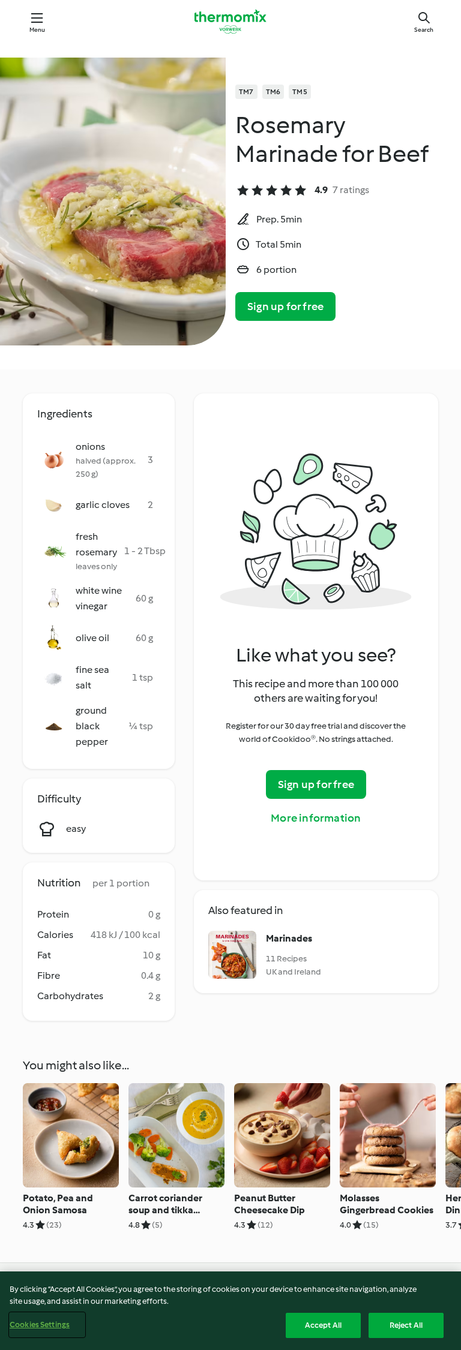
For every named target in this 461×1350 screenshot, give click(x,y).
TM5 (299, 92)
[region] (230, 1310)
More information (316, 818)
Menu (37, 30)
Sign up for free (285, 306)
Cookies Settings (40, 1324)
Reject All (406, 1325)
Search (423, 30)
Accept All (323, 1325)
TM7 (246, 92)
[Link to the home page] (230, 22)
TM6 (273, 92)
